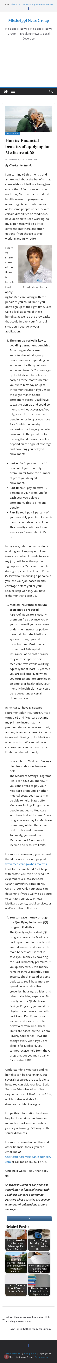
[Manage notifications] (6, 1356)
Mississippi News (12, 134)
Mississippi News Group (28, 20)
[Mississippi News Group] (5, 91)
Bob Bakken (32, 159)
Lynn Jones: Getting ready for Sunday (30, 1329)
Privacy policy (41, 1357)
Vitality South (30, 1353)
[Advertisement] (28, 66)
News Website (13, 1353)
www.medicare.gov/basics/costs (26, 864)
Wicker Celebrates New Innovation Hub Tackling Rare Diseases (28, 1319)
